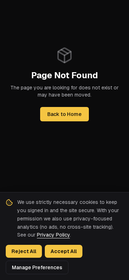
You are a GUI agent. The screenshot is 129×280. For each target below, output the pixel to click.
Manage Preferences (37, 267)
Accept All (64, 251)
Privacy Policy (53, 235)
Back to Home (64, 114)
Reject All (23, 251)
